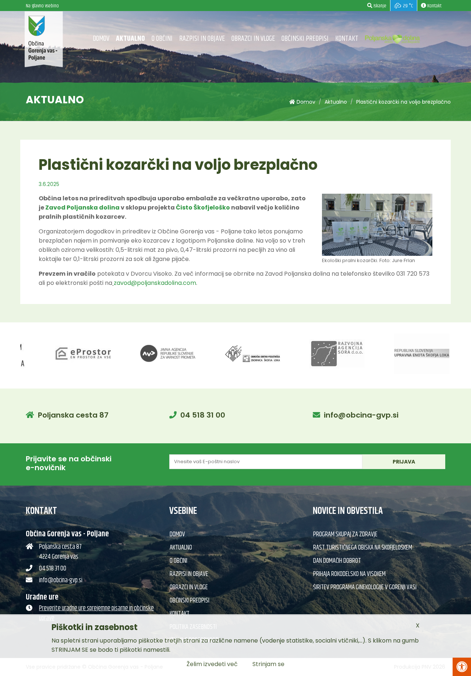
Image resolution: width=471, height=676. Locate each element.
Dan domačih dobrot (337, 561)
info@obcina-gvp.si (361, 415)
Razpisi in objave (202, 38)
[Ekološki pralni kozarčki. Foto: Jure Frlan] (377, 229)
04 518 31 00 (202, 415)
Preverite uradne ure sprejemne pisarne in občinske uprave (96, 613)
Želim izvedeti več (212, 664)
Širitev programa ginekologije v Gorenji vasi (365, 587)
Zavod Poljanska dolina (82, 207)
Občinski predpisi (305, 38)
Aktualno (130, 38)
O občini (162, 38)
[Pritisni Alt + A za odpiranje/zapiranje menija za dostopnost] (462, 667)
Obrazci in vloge (253, 38)
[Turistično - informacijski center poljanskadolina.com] (392, 37)
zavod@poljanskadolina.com (155, 283)
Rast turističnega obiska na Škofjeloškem (362, 548)
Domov (101, 38)
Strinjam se (268, 664)
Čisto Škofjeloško (203, 207)
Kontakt (346, 38)
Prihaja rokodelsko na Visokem (349, 574)
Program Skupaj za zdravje (345, 534)
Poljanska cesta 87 (73, 415)
